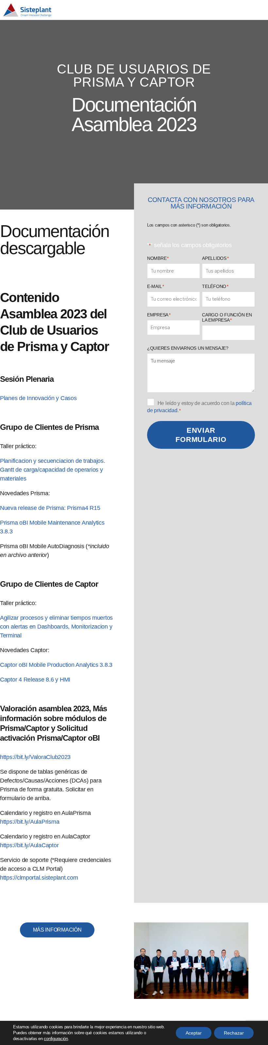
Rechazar (234, 1033)
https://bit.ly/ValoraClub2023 (35, 757)
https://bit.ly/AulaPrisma (29, 821)
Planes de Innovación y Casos (38, 398)
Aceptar (194, 1033)
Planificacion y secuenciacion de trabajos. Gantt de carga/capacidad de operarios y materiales (52, 470)
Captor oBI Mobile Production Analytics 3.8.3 (56, 665)
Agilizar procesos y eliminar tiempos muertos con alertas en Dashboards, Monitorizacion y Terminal (56, 627)
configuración (56, 1038)
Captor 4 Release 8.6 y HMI (35, 679)
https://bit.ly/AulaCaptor (29, 845)
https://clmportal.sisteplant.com (39, 877)
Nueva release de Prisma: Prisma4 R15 (50, 508)
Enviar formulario (201, 435)
